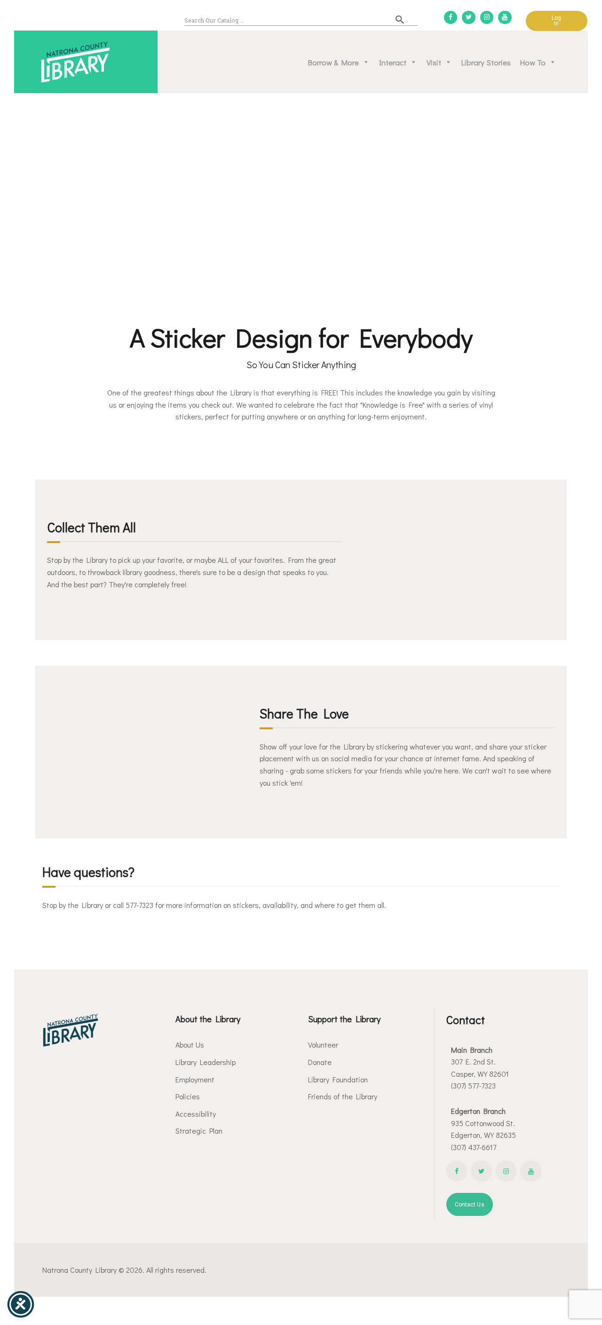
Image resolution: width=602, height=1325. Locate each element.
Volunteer (323, 1044)
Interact (392, 62)
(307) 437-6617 (473, 1147)
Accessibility (195, 1114)
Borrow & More (333, 62)
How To (533, 62)
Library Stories (486, 62)
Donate (320, 1062)
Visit (434, 62)
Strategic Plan (198, 1131)
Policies (187, 1096)
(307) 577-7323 (473, 1085)
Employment (194, 1079)
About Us (189, 1044)
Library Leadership (205, 1062)
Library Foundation (338, 1079)
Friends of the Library (342, 1096)
